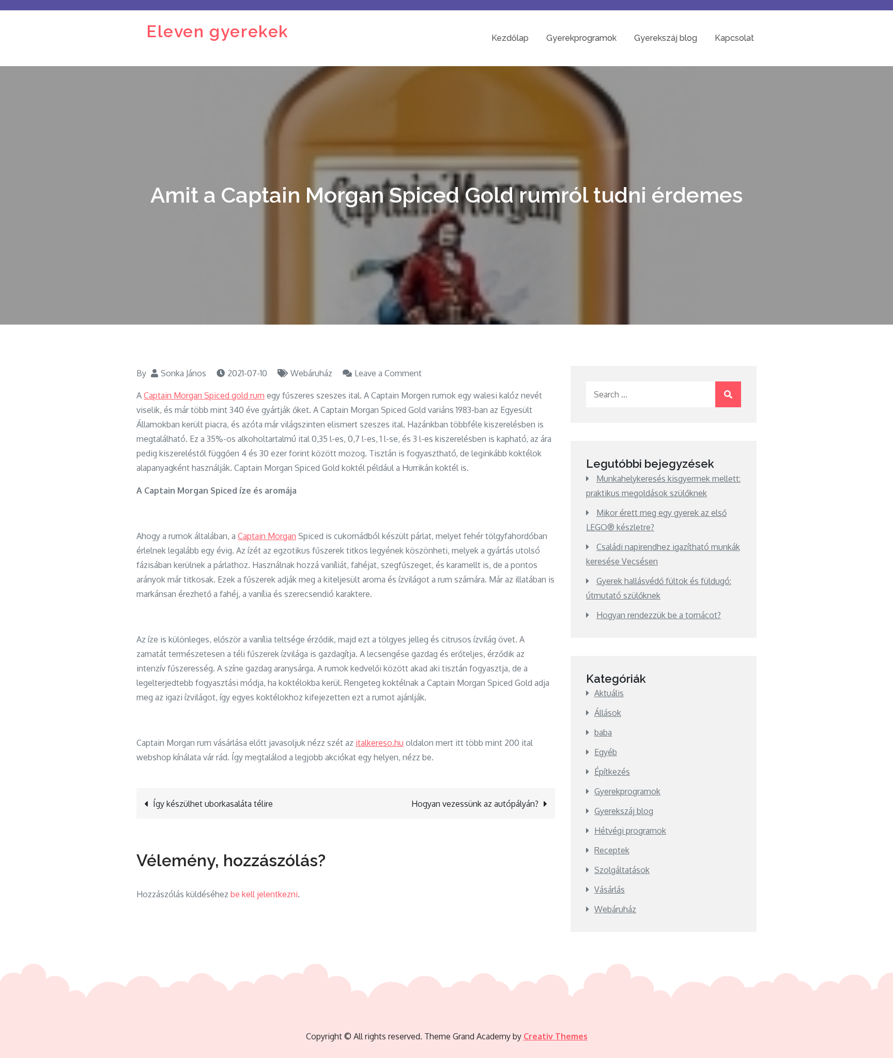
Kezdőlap (510, 38)
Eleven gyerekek (217, 31)
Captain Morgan (267, 536)
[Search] (728, 394)
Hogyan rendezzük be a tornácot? (658, 615)
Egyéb (605, 752)
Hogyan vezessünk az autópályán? (474, 804)
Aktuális (609, 693)
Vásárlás (609, 889)
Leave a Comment (388, 373)
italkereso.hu (380, 743)
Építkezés (612, 771)
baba (603, 732)
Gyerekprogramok (581, 38)
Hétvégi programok (630, 830)
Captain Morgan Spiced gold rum (204, 395)
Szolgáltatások (622, 870)
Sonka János (183, 373)
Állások (607, 713)
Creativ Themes (556, 1036)
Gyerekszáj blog (665, 38)
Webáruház (311, 373)
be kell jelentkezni (264, 894)
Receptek (611, 850)
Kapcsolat (734, 38)
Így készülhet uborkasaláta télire (213, 804)
